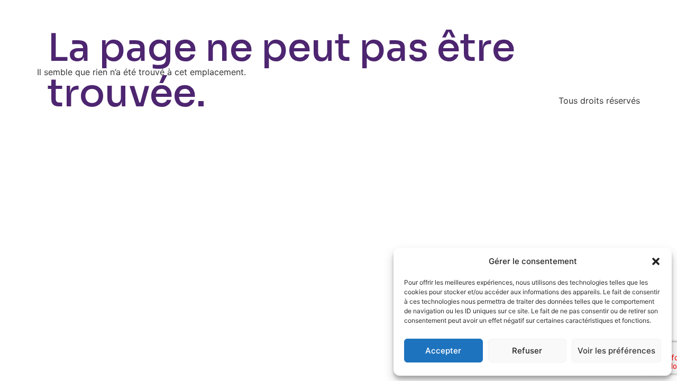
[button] (656, 261)
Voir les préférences (616, 351)
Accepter (443, 351)
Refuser (527, 351)
